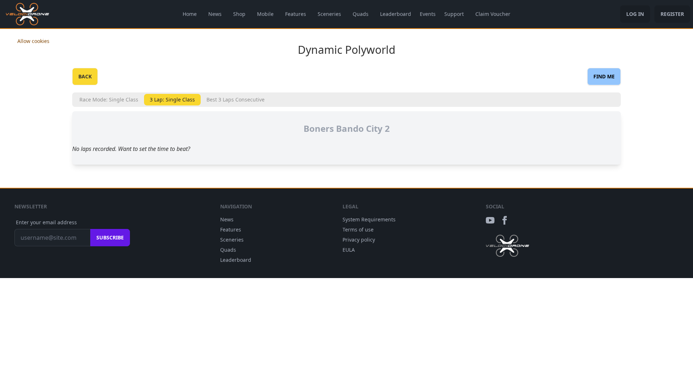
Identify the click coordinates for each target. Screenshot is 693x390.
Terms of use (358, 229)
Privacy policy (359, 239)
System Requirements (369, 219)
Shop (239, 13)
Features (295, 13)
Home (190, 13)
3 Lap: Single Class (172, 99)
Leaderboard (395, 13)
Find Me (604, 76)
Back (85, 76)
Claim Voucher (492, 13)
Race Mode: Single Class (108, 99)
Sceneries (329, 13)
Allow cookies (33, 41)
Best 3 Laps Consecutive (235, 99)
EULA (349, 249)
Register (672, 13)
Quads (361, 13)
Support (454, 13)
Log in (635, 13)
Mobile (265, 13)
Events (428, 13)
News (215, 13)
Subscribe (110, 237)
